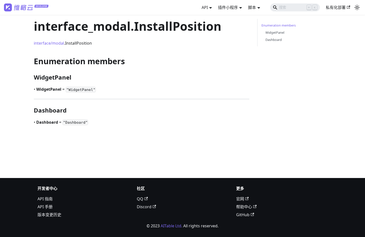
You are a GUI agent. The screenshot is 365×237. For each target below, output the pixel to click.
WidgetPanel (274, 32)
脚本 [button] (252, 7)
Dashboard (273, 39)
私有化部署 (336, 7)
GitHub (243, 214)
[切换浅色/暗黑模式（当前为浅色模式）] (357, 7)
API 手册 (45, 206)
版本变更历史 (49, 214)
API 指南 (45, 199)
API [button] (205, 7)
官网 (240, 199)
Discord (144, 206)
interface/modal (49, 43)
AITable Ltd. (171, 226)
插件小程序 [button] (228, 7)
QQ (140, 199)
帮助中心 (244, 206)
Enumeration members (278, 25)
